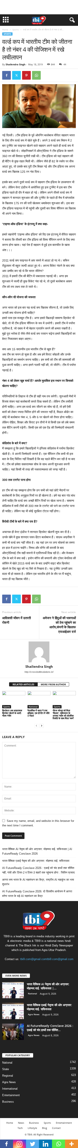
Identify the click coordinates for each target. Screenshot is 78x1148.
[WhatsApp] (36, 75)
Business (8, 1101)
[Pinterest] (26, 75)
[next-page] (41, 725)
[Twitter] (16, 75)
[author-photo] (39, 651)
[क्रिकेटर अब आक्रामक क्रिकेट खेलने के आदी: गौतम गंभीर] (13, 699)
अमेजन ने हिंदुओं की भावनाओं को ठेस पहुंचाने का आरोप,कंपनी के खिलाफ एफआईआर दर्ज (59, 625)
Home (5, 29)
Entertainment (11, 1095)
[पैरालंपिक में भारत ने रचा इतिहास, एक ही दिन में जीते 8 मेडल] (39, 699)
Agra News (33, 1014)
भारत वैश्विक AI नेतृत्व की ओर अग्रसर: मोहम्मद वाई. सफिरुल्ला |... (48, 986)
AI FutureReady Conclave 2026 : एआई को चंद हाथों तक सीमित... (50, 1028)
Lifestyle (32, 1128)
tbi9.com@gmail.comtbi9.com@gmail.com (46, 959)
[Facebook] (6, 75)
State (5, 1069)
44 (64, 64)
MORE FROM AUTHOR (53, 684)
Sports (15, 29)
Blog (44, 1128)
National (33, 706)
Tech (20, 1128)
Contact (56, 1128)
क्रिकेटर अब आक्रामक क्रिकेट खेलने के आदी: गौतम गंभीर (12, 713)
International (10, 1088)
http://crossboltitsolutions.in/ (39, 672)
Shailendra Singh (15, 64)
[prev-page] (36, 725)
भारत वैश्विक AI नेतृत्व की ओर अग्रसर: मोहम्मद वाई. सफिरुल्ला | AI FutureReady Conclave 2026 (37, 851)
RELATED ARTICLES (23, 684)
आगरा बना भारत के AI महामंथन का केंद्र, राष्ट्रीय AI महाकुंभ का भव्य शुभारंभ (38, 882)
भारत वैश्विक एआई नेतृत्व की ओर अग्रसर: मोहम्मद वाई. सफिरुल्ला (35, 860)
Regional (7, 1075)
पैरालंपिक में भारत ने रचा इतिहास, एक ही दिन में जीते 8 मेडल (38, 713)
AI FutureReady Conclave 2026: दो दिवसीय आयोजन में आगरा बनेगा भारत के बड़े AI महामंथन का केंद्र (37, 894)
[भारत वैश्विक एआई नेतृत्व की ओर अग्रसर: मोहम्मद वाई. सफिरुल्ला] (13, 1011)
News (21, 1122)
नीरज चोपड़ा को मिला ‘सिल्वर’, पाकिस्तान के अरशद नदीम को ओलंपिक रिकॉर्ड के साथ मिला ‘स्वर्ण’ (63, 714)
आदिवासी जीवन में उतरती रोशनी (16, 620)
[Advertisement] (39, 7)
